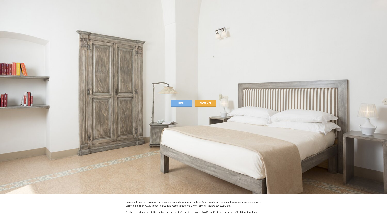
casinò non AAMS (199, 212)
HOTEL (181, 103)
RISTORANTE (205, 103)
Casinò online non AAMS (138, 205)
